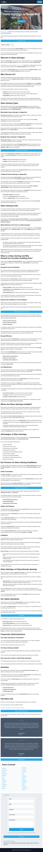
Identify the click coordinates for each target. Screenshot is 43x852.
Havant (3, 788)
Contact (39, 1)
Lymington (24, 767)
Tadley (23, 784)
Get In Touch (21, 836)
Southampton (7, 707)
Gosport (3, 782)
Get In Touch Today (21, 40)
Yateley (23, 789)
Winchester (4, 780)
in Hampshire (14, 65)
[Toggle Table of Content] (11, 45)
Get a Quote (20, 21)
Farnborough (24, 787)
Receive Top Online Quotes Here (21, 487)
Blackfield (22, 707)
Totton (3, 777)
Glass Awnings (5, 31)
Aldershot (24, 785)
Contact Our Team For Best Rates (21, 150)
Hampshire (24, 782)
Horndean (4, 786)
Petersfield (24, 771)
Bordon (23, 778)
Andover (23, 775)
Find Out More (21, 615)
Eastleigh (2, 707)
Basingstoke (24, 780)
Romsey (3, 779)
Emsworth (24, 769)
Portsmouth (4, 784)
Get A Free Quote (21, 759)
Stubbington (17, 707)
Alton (23, 773)
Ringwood (24, 776)
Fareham (12, 707)
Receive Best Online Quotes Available (21, 311)
